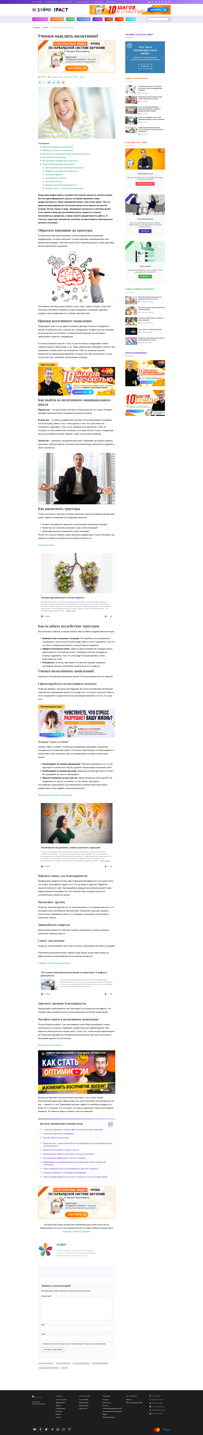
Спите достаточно (53, 181)
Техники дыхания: (46, 545)
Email (43, 1334)
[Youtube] (149, 2)
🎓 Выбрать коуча (156, 1399)
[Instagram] (162, 2)
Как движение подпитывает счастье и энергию (64, 1158)
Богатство (97, 19)
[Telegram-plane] (159, 2)
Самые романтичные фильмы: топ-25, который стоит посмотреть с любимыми (151, 129)
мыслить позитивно (63, 1363)
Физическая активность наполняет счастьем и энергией (68, 1154)
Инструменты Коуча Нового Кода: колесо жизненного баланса (150, 98)
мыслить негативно (46, 1363)
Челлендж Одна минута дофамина (58, 1133)
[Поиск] (169, 19)
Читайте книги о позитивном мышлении (64, 188)
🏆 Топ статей (154, 1396)
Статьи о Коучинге (40, 19)
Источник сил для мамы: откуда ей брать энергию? (150, 319)
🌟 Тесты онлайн (156, 1413)
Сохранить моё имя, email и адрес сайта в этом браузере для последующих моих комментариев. (74, 1344)
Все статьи (130, 19)
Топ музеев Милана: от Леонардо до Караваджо (64, 1173)
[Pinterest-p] (169, 2)
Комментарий (46, 1296)
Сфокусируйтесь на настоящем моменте (64, 167)
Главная (36, 28)
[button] (40, 82)
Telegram (86, 1231)
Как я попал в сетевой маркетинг (150, 329)
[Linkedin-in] (166, 2)
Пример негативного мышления (57, 150)
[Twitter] (155, 2)
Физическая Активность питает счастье (61, 1150)
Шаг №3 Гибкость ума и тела (56, 1138)
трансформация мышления (48, 1368)
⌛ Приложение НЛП (157, 1410)
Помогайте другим (53, 174)
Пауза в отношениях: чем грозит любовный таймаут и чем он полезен (151, 118)
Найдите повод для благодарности (62, 171)
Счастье (119, 19)
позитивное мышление (100, 1363)
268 (152, 312)
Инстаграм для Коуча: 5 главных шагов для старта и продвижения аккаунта (150, 88)
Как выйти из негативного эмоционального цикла (66, 154)
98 (151, 332)
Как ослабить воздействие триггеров (60, 160)
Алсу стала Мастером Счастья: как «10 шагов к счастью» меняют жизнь (75, 1177)
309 (152, 302)
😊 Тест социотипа (156, 1406)
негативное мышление (81, 1363)
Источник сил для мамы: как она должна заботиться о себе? (150, 298)
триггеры (64, 1368)
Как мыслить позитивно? (50, 1045)
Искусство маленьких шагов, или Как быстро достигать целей (151, 339)
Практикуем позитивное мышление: (55, 795)
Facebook (77, 1231)
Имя (43, 1325)
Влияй (45, 28)
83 (151, 343)
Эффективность (57, 19)
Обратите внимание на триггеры (57, 147)
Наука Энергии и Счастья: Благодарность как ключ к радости (70, 1169)
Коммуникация (83, 19)
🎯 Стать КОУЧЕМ (155, 1403)
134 (152, 323)
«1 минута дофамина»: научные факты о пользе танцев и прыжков (73, 1129)
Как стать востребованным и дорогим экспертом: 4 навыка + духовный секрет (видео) (149, 109)
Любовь (108, 19)
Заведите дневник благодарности (61, 185)
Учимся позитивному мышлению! (58, 164)
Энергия (70, 19)
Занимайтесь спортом (55, 178)
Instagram (67, 1231)
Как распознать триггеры (54, 157)
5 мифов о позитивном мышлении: (54, 963)
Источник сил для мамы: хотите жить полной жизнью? (151, 308)
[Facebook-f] (152, 2)
